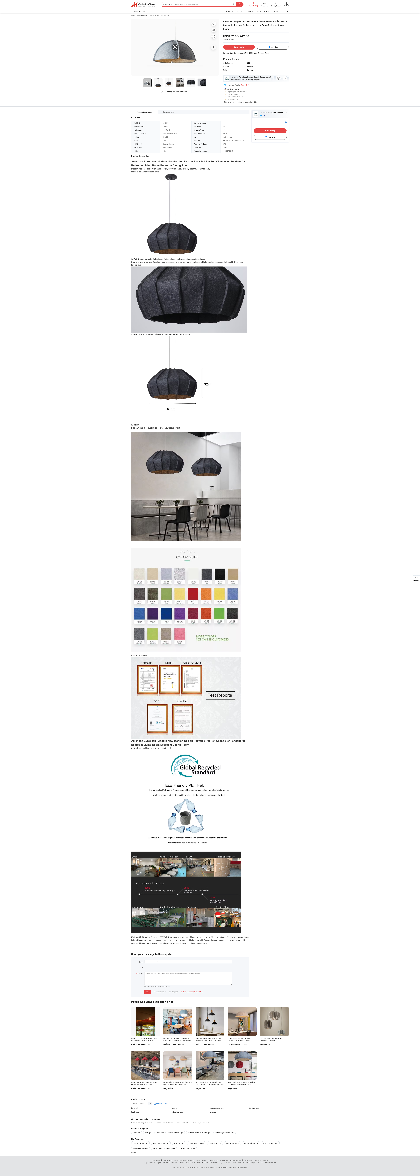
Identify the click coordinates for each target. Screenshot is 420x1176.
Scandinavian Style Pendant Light (199, 1133)
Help (249, 11)
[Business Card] (286, 121)
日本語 (234, 1163)
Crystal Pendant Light (175, 1133)
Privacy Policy (242, 1167)
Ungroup (213, 1112)
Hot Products (156, 1160)
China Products (167, 1160)
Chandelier (136, 1133)
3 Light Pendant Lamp (140, 1148)
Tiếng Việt (260, 1163)
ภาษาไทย (245, 1163)
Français (181, 1163)
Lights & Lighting (142, 15)
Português (174, 1163)
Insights (265, 1160)
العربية (221, 1163)
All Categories (139, 11)
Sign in (286, 6)
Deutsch (206, 1163)
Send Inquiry (239, 47)
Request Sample (264, 53)
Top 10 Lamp (157, 1148)
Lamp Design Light (215, 1143)
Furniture (174, 1108)
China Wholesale (201, 1160)
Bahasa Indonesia (270, 1163)
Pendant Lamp (254, 1108)
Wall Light (148, 1133)
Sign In (226, 102)
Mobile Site (257, 1160)
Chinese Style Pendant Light (224, 1133)
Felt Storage (135, 1112)
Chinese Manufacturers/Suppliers (184, 1160)
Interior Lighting (154, 15)
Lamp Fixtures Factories (160, 1143)
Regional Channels (235, 1160)
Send (148, 992)
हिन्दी (239, 1163)
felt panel (134, 1108)
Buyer (239, 11)
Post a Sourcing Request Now (192, 992)
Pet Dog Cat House (177, 1112)
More (133, 1152)
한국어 (228, 1163)
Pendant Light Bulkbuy (187, 1148)
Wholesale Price (213, 1160)
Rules (287, 11)
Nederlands (214, 1163)
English (159, 1163)
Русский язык (190, 1163)
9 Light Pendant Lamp (270, 1143)
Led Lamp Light (178, 1143)
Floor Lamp (160, 1133)
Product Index (248, 1160)
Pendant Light (165, 15)
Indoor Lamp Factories (196, 1143)
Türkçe (253, 1163)
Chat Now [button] (274, 47)
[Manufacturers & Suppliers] (143, 4)
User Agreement (222, 1167)
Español (165, 1163)
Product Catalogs (162, 1104)
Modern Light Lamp (232, 1143)
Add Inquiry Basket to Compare (175, 91)
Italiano (199, 1163)
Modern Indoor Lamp (251, 1143)
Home (133, 15)
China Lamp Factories (140, 1143)
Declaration (232, 1167)
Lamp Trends (170, 1148)
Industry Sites (224, 1160)
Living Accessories (216, 1108)
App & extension (262, 11)
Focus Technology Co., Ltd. (196, 1167)
